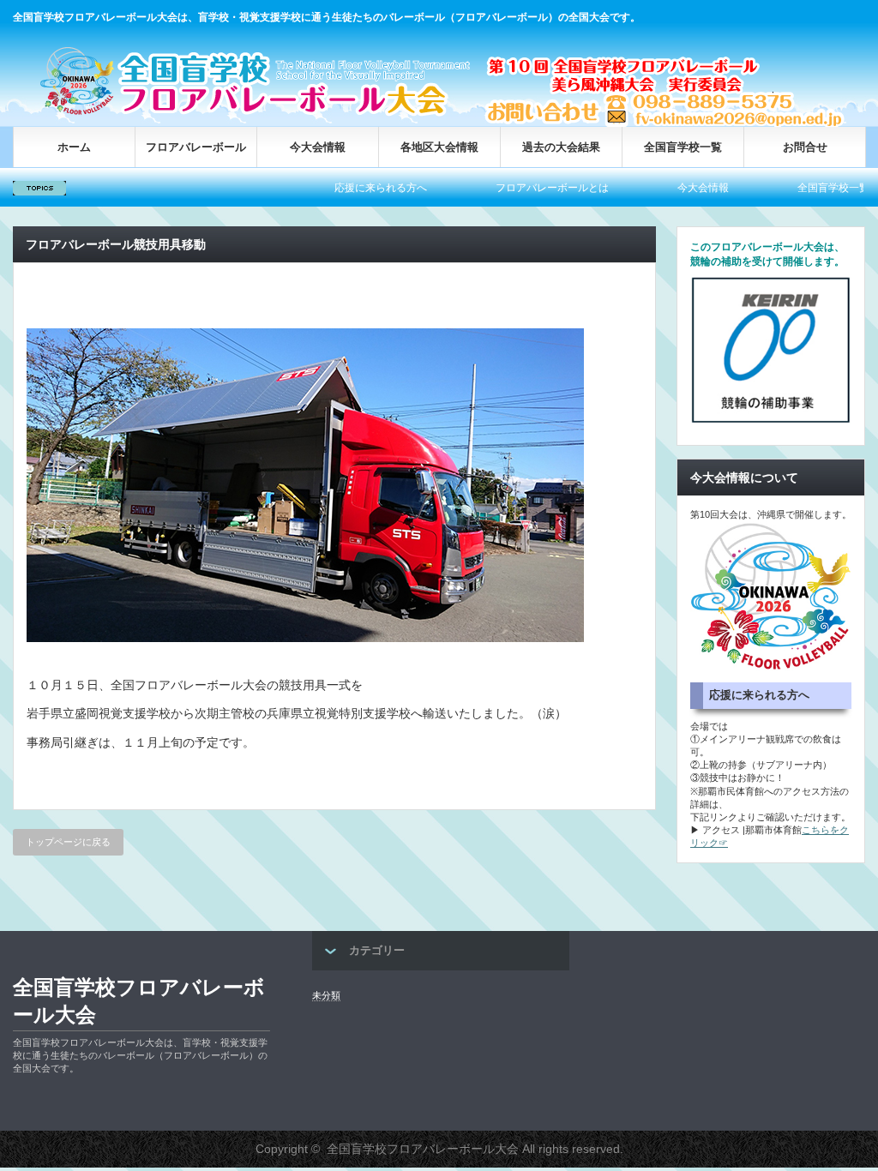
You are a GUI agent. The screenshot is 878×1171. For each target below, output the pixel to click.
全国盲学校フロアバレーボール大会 (139, 1001)
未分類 (326, 995)
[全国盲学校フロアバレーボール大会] (261, 113)
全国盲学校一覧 (683, 147)
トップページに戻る (68, 842)
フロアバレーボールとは (510, 188)
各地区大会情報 (439, 147)
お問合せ (805, 147)
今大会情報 (318, 147)
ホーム (74, 147)
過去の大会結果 (561, 147)
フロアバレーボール (196, 147)
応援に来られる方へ (338, 188)
